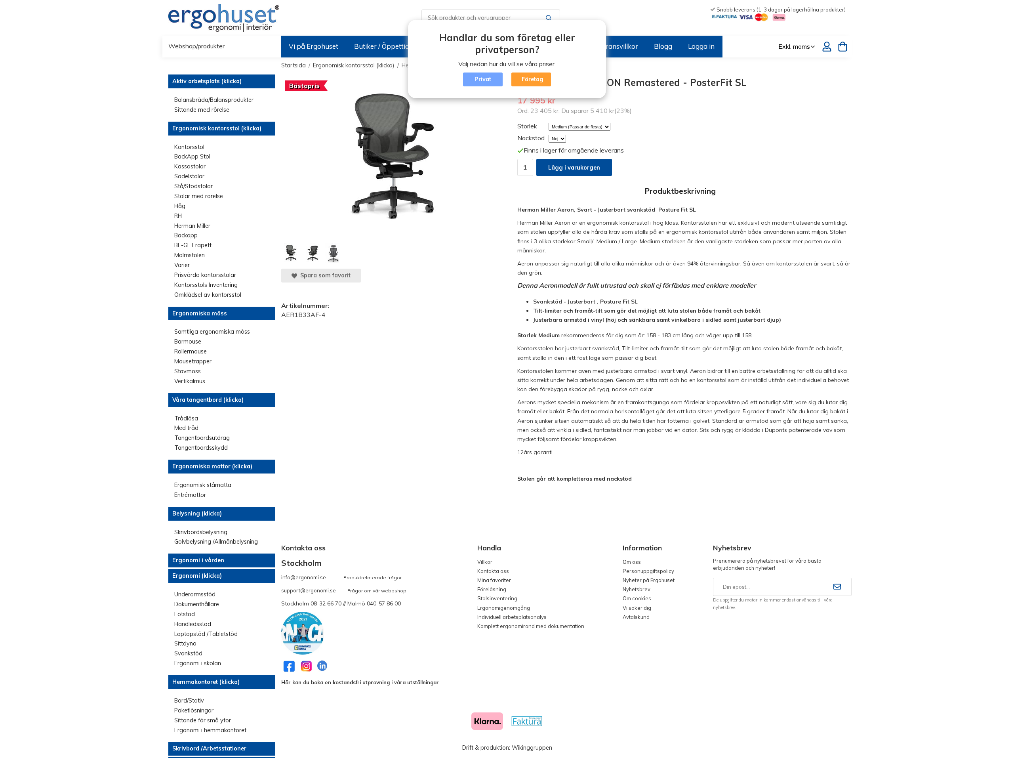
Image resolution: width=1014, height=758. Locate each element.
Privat (483, 79)
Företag (532, 79)
